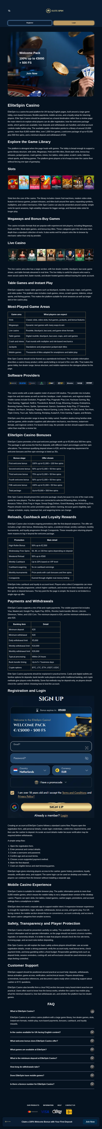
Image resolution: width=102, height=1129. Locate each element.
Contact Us (70, 1105)
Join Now (31, 73)
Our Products (33, 1105)
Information (48, 1105)
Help (59, 1105)
